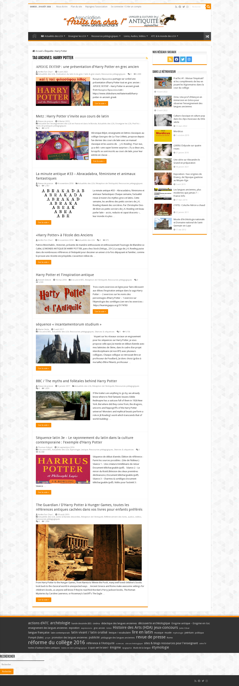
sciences (120, 643)
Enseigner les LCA (77, 36)
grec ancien (99, 628)
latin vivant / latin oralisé (89, 632)
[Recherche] (208, 6)
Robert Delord (44, 280)
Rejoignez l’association (96, 6)
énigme (115, 647)
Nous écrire (61, 6)
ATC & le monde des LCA (163, 36)
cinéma (96, 623)
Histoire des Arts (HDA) (133, 627)
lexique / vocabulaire (120, 632)
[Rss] (176, 7)
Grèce (108, 628)
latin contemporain (60, 632)
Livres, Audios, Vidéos (135, 36)
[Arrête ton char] (119, 20)
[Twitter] (183, 7)
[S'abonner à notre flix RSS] (147, 58)
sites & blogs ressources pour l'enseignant (171, 643)
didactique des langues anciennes (119, 623)
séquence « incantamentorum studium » (68, 324)
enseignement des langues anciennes (47, 627)
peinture (189, 632)
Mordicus (178, 131)
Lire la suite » (100, 103)
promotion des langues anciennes (69, 637)
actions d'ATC (38, 623)
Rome (170, 637)
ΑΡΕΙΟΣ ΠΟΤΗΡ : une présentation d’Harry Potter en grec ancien (87, 67)
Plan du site (76, 6)
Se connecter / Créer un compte (126, 6)
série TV (202, 643)
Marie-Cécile (43, 329)
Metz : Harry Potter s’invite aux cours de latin (72, 116)
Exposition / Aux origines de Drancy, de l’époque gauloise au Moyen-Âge (188, 177)
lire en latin (142, 632)
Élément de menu (34, 35)
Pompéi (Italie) (36, 637)
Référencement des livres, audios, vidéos (122, 517)
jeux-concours (166, 627)
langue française (39, 632)
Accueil (39, 51)
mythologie (178, 633)
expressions (86, 628)
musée (168, 632)
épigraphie (127, 648)
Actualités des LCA (54, 36)
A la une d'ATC (77, 280)
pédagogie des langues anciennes (118, 637)
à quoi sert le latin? (98, 647)
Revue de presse (45, 121)
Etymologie (75, 450)
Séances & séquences (104, 332)
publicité (94, 637)
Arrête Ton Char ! (45, 72)
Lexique (84, 450)
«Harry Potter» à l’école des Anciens (64, 235)
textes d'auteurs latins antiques (44, 647)
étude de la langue (141, 648)
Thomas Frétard (45, 447)
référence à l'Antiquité (100, 643)
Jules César (184, 628)
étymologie (160, 647)
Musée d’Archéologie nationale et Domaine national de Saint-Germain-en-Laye (189, 222)
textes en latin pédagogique (74, 648)
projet (47, 638)
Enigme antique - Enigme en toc (190, 623)
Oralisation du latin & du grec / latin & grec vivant (78, 74)
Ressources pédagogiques (105, 36)
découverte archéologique (154, 623)
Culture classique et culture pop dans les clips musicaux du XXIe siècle (189, 118)
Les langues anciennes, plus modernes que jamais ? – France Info (187, 192)
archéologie (60, 623)
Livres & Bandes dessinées (68, 517)
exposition (74, 627)
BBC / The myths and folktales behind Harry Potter (76, 381)
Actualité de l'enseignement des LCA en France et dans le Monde (67, 123)
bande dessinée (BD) (81, 623)
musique (158, 632)
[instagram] (187, 7)
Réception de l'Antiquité (107, 183)
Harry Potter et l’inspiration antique (65, 275)
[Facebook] (179, 7)
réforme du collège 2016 (56, 642)
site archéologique (134, 643)
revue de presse (151, 637)
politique (199, 632)
